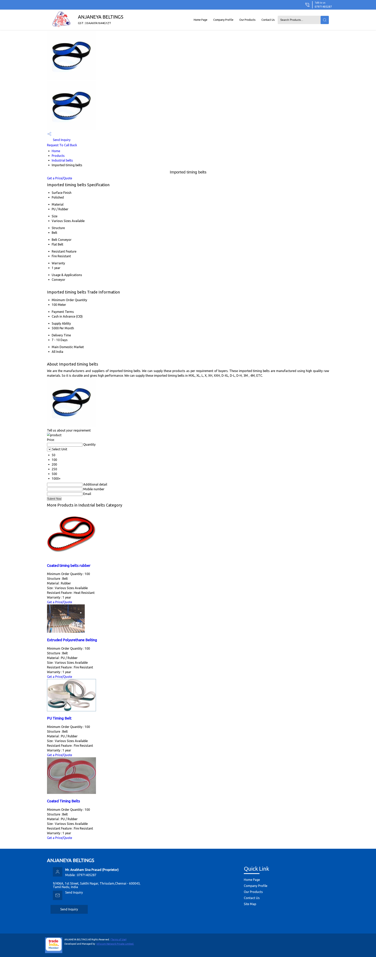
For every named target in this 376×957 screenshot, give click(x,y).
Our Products (247, 19)
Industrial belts (62, 160)
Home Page (200, 19)
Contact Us (268, 19)
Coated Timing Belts (63, 801)
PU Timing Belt (59, 718)
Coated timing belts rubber (68, 565)
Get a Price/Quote (59, 178)
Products (58, 155)
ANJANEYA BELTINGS (100, 19)
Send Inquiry (61, 140)
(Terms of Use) (118, 939)
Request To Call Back (62, 145)
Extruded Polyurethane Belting (72, 640)
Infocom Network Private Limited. (115, 944)
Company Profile (223, 19)
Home (56, 151)
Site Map (250, 904)
